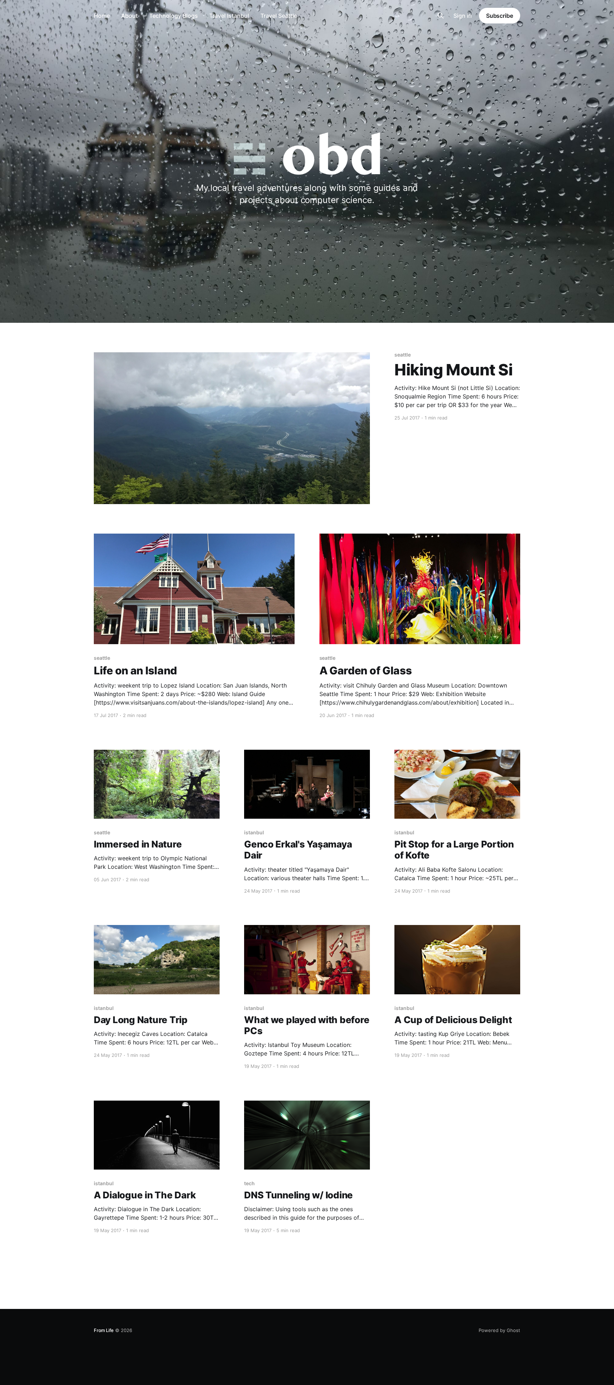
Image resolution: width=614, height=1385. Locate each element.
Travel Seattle (278, 15)
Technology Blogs (173, 15)
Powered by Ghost (499, 1330)
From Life (104, 1330)
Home (102, 15)
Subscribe (499, 15)
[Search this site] (440, 15)
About (129, 15)
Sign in (462, 15)
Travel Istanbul (229, 15)
